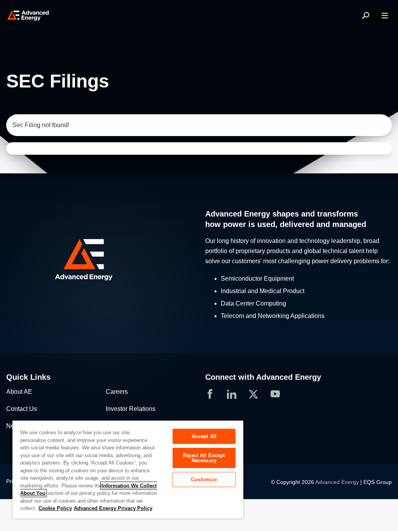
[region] (127, 469)
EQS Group (377, 482)
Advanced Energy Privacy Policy (113, 508)
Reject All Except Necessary (204, 457)
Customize (204, 479)
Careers (117, 391)
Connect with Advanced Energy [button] (263, 377)
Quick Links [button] (28, 377)
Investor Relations (130, 408)
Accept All (204, 436)
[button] (99, 259)
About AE (19, 391)
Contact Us (21, 408)
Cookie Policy (55, 508)
